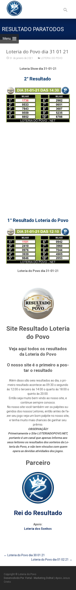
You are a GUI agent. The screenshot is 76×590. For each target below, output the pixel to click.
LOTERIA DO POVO (51, 58)
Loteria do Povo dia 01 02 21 (51, 559)
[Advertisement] (38, 165)
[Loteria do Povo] (11, 8)
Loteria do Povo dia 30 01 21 (24, 555)
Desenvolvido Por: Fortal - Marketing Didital (29, 578)
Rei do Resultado (38, 513)
